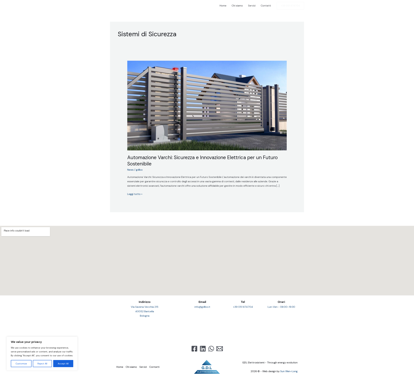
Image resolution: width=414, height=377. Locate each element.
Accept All (63, 363)
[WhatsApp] (211, 348)
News (130, 169)
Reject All (42, 363)
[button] (290, 6)
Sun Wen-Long (289, 371)
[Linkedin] (203, 348)
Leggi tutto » (134, 194)
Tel (243, 302)
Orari (281, 302)
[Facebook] (194, 348)
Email (202, 302)
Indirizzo (145, 302)
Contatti (266, 5)
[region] (42, 354)
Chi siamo (237, 5)
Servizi (252, 5)
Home (223, 5)
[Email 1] (219, 348)
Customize (21, 363)
